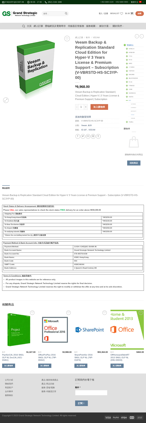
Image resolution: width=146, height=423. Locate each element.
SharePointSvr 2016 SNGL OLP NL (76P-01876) (83, 357)
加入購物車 (99, 107)
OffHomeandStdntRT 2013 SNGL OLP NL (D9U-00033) (119, 357)
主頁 (29, 26)
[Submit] (66, 13)
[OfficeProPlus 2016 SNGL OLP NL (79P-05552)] (55, 330)
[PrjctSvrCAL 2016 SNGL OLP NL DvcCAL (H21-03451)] (19, 330)
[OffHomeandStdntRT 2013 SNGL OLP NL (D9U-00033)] (127, 330)
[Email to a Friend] (88, 136)
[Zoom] (6, 100)
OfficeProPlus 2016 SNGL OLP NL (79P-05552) (47, 357)
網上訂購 (38, 26)
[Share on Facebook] (77, 136)
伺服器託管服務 (76, 26)
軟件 (88, 37)
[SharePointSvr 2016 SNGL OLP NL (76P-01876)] (91, 330)
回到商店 (134, 163)
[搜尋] (23, 26)
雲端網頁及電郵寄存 (55, 26)
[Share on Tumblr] (98, 136)
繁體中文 (134, 2)
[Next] (144, 341)
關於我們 (117, 26)
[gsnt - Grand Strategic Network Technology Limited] (19, 13)
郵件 (77, 387)
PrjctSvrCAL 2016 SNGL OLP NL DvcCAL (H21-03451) (13, 357)
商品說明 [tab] (6, 188)
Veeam (96, 37)
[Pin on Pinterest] (93, 136)
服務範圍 (90, 26)
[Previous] (2, 341)
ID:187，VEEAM (88, 130)
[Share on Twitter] (83, 136)
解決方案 (104, 26)
